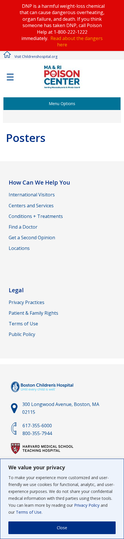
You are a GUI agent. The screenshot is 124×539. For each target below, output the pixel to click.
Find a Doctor (23, 227)
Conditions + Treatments (36, 216)
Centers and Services (31, 205)
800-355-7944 (37, 433)
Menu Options (62, 103)
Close (62, 527)
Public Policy (22, 334)
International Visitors (32, 194)
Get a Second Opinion (32, 237)
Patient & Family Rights (33, 313)
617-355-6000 (37, 425)
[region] (62, 499)
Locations (19, 248)
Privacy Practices (26, 302)
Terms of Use (29, 512)
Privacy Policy (86, 505)
